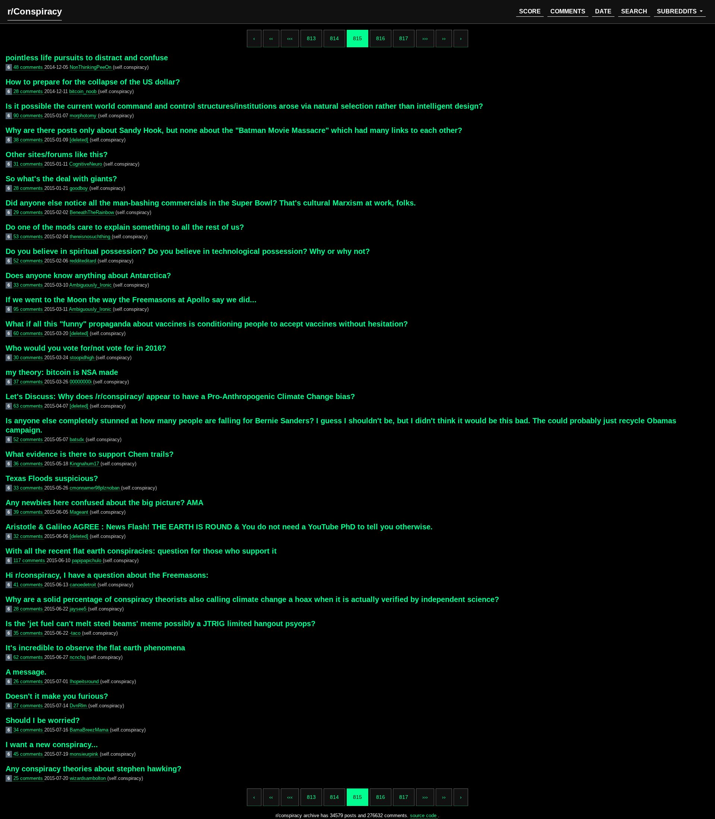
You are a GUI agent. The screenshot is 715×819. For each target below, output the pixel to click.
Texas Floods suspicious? (52, 478)
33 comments (28, 285)
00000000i (81, 382)
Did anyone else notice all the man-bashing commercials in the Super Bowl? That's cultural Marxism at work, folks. (211, 203)
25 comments (28, 778)
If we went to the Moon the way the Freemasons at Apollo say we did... (131, 300)
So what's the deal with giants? (61, 179)
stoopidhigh (83, 357)
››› (425, 38)
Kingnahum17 (85, 463)
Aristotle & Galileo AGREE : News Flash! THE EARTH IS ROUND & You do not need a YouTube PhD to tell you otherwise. (219, 527)
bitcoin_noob (83, 91)
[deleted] (80, 140)
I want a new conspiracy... (52, 744)
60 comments (28, 333)
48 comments (28, 67)
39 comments (28, 512)
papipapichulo (87, 560)
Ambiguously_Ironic (91, 285)
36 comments (28, 463)
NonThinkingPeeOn (91, 67)
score (530, 11)
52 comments (28, 261)
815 (357, 38)
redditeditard (84, 261)
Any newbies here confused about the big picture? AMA (104, 502)
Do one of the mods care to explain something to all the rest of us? (125, 227)
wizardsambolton (88, 778)
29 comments (28, 212)
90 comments (28, 115)
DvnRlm (79, 705)
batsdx (78, 439)
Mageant (80, 512)
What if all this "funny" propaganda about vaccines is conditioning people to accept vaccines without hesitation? (207, 324)
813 (311, 38)
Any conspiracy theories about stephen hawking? (93, 769)
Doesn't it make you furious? (57, 696)
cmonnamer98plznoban (95, 488)
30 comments (28, 357)
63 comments (28, 406)
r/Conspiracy (34, 11)
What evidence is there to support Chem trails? (90, 454)
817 (403, 38)
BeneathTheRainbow (92, 212)
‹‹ (271, 38)
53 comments (28, 236)
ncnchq (78, 657)
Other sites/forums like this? (57, 154)
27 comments (28, 705)
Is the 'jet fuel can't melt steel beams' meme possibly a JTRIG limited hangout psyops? (160, 623)
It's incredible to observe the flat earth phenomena (95, 648)
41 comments (28, 584)
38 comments (28, 140)
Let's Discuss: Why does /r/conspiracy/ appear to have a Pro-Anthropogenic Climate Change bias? (180, 396)
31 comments (28, 164)
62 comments (28, 657)
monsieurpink (85, 754)
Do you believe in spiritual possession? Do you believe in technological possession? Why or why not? (188, 251)
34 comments (28, 730)
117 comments (30, 560)
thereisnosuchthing (91, 236)
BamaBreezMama (90, 730)
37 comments (28, 382)
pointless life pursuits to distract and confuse (87, 58)
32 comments (28, 536)
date (603, 11)
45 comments (28, 754)
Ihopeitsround (85, 681)
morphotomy (84, 115)
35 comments (28, 633)
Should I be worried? (43, 720)
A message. (26, 672)
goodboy (79, 188)
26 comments (28, 681)
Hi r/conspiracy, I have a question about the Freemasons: (107, 575)
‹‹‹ (290, 38)
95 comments (28, 309)
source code (424, 815)
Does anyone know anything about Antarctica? (88, 275)
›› (444, 38)
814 (334, 38)
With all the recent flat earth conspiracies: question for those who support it (141, 551)
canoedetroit (84, 584)
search (634, 11)
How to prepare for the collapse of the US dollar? (93, 82)
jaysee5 (79, 609)
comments (567, 11)
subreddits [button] (677, 11)
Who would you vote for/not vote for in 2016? (86, 348)
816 (380, 38)
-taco (76, 633)
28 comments (28, 91)
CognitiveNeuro (86, 164)
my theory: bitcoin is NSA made (62, 372)
